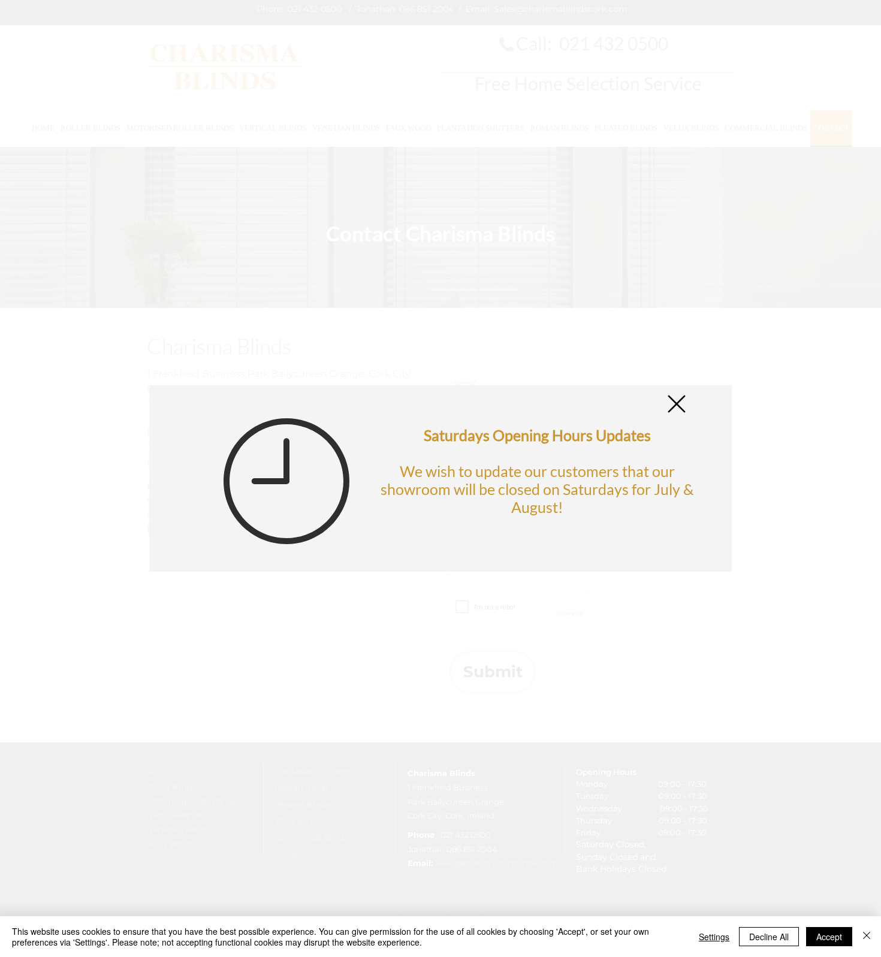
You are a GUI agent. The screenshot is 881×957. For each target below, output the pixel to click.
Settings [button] (714, 937)
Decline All (769, 937)
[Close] (866, 936)
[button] (677, 404)
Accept (829, 937)
